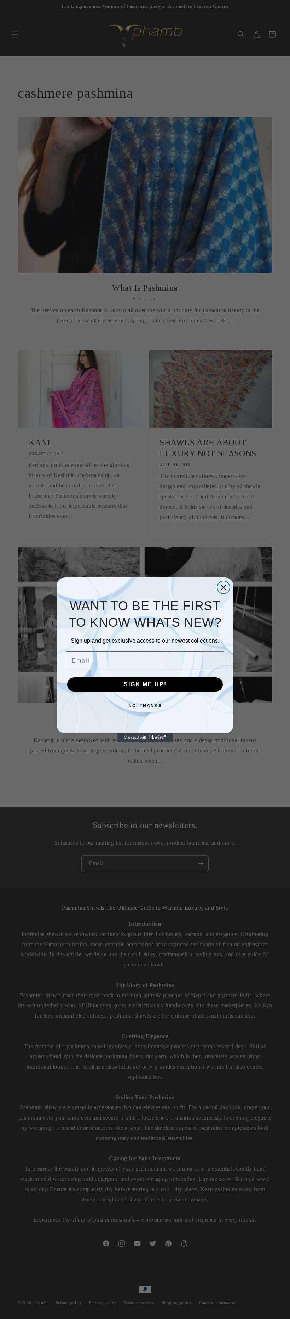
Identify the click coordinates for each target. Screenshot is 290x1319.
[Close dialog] (223, 587)
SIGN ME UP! (145, 684)
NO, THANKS (145, 705)
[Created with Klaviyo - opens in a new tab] (145, 737)
